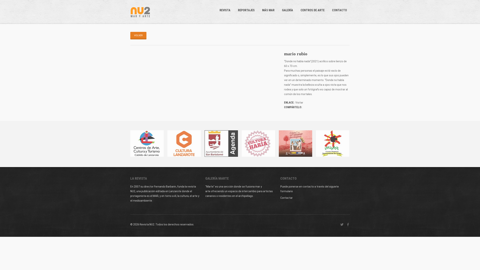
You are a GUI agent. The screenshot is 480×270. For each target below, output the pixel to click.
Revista (225, 10)
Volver (138, 35)
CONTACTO (339, 10)
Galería (287, 10)
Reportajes (246, 10)
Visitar (299, 102)
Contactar (286, 197)
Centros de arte (313, 10)
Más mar (268, 10)
